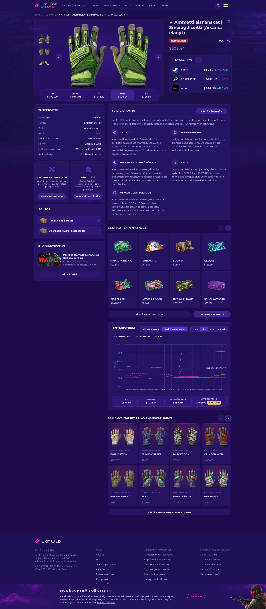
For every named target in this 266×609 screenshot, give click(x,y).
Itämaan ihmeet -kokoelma (158, 554)
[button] (122, 443)
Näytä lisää (69, 274)
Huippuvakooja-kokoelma (157, 559)
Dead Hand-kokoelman (156, 564)
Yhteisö (100, 554)
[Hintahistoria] (198, 60)
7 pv (195, 329)
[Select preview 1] (44, 39)
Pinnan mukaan (151, 329)
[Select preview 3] (44, 63)
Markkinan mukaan (174, 329)
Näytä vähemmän (211, 111)
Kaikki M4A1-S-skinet (211, 564)
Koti (37, 15)
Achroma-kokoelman (155, 574)
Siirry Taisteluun (52, 196)
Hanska (49, 15)
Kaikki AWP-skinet (210, 569)
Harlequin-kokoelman (155, 579)
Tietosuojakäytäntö (106, 564)
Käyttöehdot (103, 569)
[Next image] (158, 57)
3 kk (212, 329)
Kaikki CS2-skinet (209, 554)
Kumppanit (102, 579)
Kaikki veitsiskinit (209, 574)
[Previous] (221, 228)
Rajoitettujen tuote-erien (157, 569)
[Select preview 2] (44, 51)
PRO (98, 559)
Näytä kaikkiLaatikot (149, 314)
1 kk (204, 329)
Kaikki (221, 329)
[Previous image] (59, 57)
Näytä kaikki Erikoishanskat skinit (169, 512)
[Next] (228, 228)
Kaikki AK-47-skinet (210, 559)
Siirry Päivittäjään (88, 196)
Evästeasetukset (105, 574)
